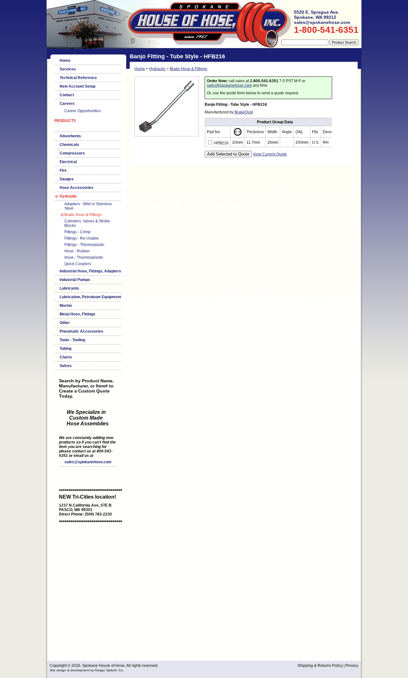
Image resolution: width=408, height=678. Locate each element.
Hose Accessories (76, 187)
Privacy (352, 665)
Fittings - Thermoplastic (84, 244)
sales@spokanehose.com (88, 462)
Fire (63, 170)
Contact (67, 95)
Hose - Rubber (77, 251)
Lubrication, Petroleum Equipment (90, 297)
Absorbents (70, 136)
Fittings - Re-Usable (81, 238)
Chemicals (69, 144)
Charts (66, 357)
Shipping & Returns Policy (320, 665)
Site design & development (70, 670)
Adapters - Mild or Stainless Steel (88, 206)
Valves (66, 366)
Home (65, 60)
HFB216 (221, 143)
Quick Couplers (77, 264)
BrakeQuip (244, 112)
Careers (67, 103)
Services (68, 69)
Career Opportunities (82, 111)
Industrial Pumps (75, 280)
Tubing (65, 348)
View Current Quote (270, 154)
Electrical (68, 162)
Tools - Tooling (72, 340)
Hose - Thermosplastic (83, 257)
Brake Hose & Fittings (83, 215)
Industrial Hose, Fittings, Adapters (90, 271)
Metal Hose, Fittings (77, 314)
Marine (66, 305)
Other (65, 323)
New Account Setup (77, 86)
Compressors (72, 153)
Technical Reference (78, 78)
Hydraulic (68, 196)
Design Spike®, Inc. (109, 670)
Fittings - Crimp (77, 232)
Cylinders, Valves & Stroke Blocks (87, 223)
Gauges (67, 179)
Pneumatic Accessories (81, 331)
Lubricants (69, 288)
